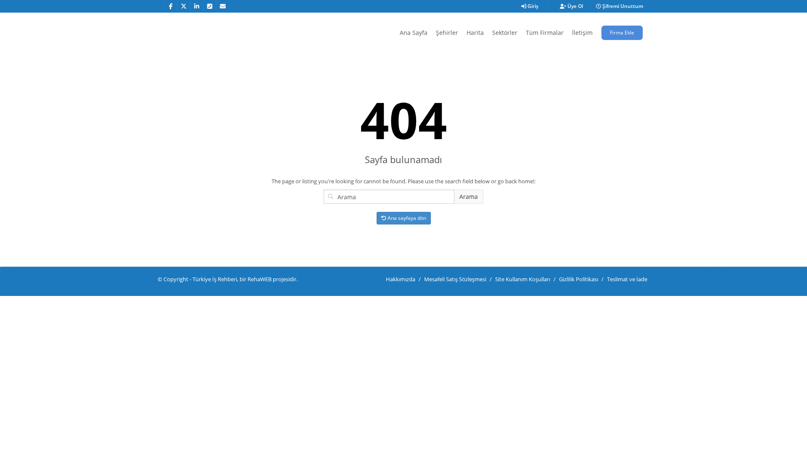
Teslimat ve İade (627, 279)
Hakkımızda (400, 279)
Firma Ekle (622, 32)
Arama (468, 197)
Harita (475, 33)
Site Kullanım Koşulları (522, 279)
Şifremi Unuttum (622, 6)
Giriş (532, 6)
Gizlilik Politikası (578, 279)
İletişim (582, 33)
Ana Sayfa (413, 33)
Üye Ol (574, 6)
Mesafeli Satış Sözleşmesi (455, 279)
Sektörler (504, 33)
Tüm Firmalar (545, 33)
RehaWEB (260, 279)
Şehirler (447, 33)
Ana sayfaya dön (406, 218)
